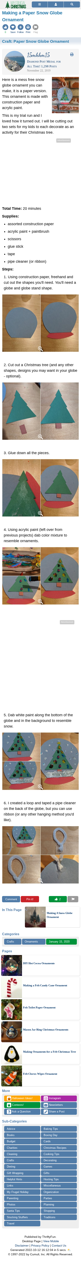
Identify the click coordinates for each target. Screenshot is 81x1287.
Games (48, 1166)
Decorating (50, 1160)
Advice (11, 1128)
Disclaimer (22, 1245)
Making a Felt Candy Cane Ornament (45, 985)
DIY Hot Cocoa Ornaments (39, 963)
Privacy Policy (40, 1245)
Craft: (35, 41)
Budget (11, 1141)
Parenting (12, 1198)
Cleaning (12, 1154)
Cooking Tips (51, 1154)
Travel (10, 1223)
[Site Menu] (40, 4)
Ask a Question (21, 1111)
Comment (11, 899)
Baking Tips (51, 1128)
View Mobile (51, 1241)
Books (11, 1135)
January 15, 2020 (59, 941)
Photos (11, 1204)
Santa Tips (13, 1210)
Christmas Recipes (55, 1147)
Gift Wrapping (15, 1173)
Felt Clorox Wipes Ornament (40, 1073)
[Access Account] (56, 4)
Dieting (11, 1166)
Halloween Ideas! (20, 1098)
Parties (48, 1198)
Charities (12, 1147)
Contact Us (59, 1245)
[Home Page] (15, 2)
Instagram (54, 1098)
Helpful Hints (14, 1179)
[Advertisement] (40, 173)
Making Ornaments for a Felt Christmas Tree (49, 1051)
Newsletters (55, 1104)
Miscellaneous (52, 1185)
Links (10, 1185)
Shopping (49, 1210)
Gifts (46, 1173)
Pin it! (29, 899)
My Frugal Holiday (18, 1192)
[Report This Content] (73, 899)
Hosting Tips (51, 1179)
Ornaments (31, 941)
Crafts (10, 941)
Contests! (17, 1104)
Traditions (49, 1217)
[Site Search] (72, 4)
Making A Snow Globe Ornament (59, 915)
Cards (47, 1141)
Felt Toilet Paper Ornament (39, 1007)
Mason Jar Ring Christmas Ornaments (45, 1029)
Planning (49, 1204)
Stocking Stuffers (17, 1217)
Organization (51, 1192)
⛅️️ (69, 1250)
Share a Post (56, 1111)
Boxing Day (51, 1135)
